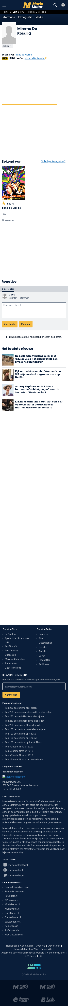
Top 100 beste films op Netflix (20, 733)
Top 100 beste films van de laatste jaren (25, 729)
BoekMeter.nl (12, 913)
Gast (12, 294)
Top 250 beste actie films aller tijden (23, 725)
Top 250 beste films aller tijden (21, 708)
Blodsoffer (44, 660)
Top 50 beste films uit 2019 (19, 755)
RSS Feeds (30, 956)
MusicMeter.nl (12, 908)
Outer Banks (45, 642)
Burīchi (42, 651)
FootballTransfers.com (17, 887)
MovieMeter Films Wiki (26, 949)
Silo (41, 638)
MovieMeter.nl (12, 904)
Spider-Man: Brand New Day (17, 640)
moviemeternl (15, 870)
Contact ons (26, 945)
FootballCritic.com (14, 891)
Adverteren (54, 945)
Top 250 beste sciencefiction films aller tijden (28, 712)
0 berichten (8, 289)
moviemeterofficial (18, 865)
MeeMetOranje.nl (14, 934)
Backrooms (11, 663)
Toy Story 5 (11, 646)
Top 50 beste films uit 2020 (19, 746)
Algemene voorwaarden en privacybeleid (22, 952)
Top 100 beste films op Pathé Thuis (23, 742)
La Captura (10, 634)
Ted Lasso (44, 664)
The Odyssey (11, 650)
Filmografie (25, 17)
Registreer (11, 945)
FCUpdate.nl (11, 896)
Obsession (10, 655)
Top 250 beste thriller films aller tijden (24, 716)
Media (39, 17)
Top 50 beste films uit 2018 (19, 751)
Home (5, 12)
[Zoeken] (55, 5)
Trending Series (44, 629)
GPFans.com (11, 900)
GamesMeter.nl (13, 917)
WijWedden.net (12, 921)
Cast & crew (18, 12)
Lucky (42, 655)
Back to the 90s (13, 667)
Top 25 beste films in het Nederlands (24, 759)
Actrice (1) (7, 46)
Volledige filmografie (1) (53, 161)
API (41, 956)
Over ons (40, 945)
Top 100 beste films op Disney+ (21, 738)
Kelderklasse (11, 926)
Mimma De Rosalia (35, 58)
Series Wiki (46, 949)
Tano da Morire (24, 54)
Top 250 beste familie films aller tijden (24, 720)
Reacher (43, 647)
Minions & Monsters (15, 659)
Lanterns (43, 634)
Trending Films (9, 629)
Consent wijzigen (56, 952)
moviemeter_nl (16, 875)
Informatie (8, 17)
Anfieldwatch (12, 930)
